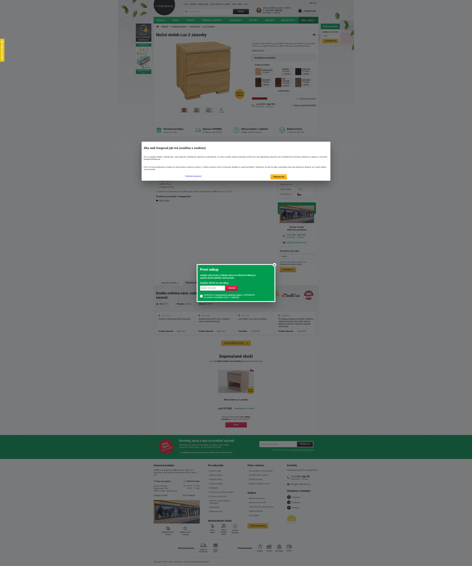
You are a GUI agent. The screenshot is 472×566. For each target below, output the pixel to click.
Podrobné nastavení (193, 176)
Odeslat (231, 288)
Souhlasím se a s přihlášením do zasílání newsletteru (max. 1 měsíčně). (229, 296)
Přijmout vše (278, 177)
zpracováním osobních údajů (228, 295)
